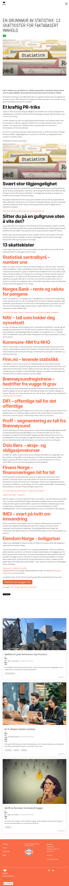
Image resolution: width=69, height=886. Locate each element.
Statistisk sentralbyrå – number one (26, 259)
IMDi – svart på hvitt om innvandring (26, 516)
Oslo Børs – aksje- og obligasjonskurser (24, 448)
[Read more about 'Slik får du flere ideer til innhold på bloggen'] (34, 781)
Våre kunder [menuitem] (6, 851)
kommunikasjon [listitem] (10, 673)
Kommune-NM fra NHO (26, 342)
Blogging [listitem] (8, 827)
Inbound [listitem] (16, 750)
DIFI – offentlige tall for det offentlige (29, 403)
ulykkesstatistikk (8, 573)
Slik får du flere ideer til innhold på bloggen (23, 808)
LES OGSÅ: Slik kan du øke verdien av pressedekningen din (23, 211)
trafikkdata (57, 571)
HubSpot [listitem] (24, 750)
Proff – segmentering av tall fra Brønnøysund (34, 423)
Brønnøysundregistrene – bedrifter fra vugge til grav (29, 381)
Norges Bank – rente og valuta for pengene (33, 291)
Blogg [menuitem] (4, 855)
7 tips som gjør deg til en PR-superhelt (23, 587)
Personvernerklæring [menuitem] (8, 876)
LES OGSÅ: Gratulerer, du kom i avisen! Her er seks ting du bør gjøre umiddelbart (31, 312)
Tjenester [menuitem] (5, 844)
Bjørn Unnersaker (13, 661)
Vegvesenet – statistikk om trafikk (15, 568)
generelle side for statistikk (12, 396)
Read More (61, 677)
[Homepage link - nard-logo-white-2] (5, 873)
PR (4, 36)
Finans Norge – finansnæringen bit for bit (29, 470)
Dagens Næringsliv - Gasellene (14, 495)
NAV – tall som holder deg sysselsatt (29, 320)
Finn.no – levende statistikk (30, 359)
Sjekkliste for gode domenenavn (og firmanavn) (25, 654)
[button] (66, 3)
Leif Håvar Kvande (13, 737)
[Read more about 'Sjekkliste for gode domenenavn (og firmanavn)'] (34, 634)
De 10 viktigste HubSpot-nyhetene (19, 729)
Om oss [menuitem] (5, 848)
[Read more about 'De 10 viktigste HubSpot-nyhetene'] (34, 703)
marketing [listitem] (8, 750)
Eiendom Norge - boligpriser (31, 538)
